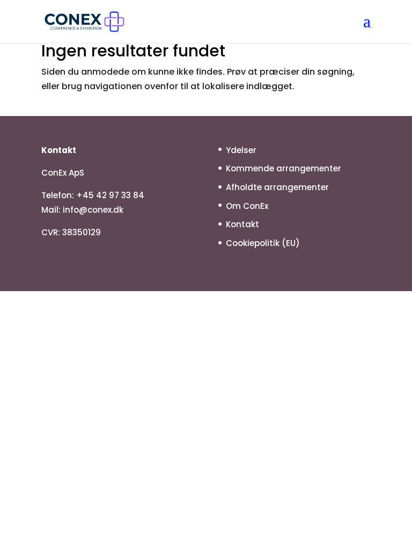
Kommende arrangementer (283, 168)
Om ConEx (247, 206)
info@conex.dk (93, 209)
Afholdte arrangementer (277, 187)
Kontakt (242, 224)
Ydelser (241, 150)
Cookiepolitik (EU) (263, 243)
